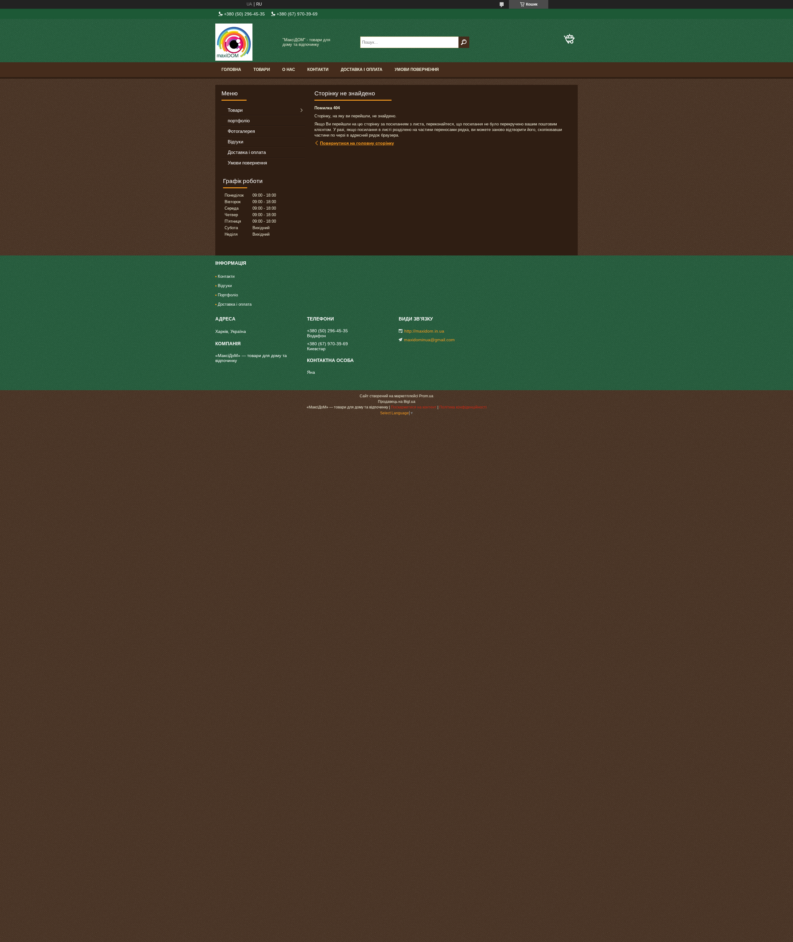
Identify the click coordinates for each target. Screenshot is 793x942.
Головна (231, 69)
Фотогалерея (241, 131)
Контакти (317, 69)
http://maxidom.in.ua (424, 331)
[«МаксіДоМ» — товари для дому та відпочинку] (246, 42)
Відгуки (235, 141)
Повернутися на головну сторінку (357, 143)
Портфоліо (228, 295)
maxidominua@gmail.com (429, 339)
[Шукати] (463, 42)
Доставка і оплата (361, 69)
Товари (261, 69)
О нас (288, 69)
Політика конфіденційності (463, 407)
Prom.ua (426, 396)
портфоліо (239, 120)
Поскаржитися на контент (413, 407)
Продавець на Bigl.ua (396, 401)
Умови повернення (417, 69)
